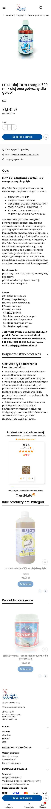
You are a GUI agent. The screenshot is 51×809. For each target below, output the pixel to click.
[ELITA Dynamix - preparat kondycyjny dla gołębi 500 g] (25, 629)
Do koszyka (25, 584)
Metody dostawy (10, 756)
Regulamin (7, 774)
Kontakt (6, 738)
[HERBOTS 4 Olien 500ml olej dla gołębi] (25, 537)
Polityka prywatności (11, 777)
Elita (4, 100)
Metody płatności (10, 753)
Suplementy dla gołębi (15, 15)
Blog (4, 741)
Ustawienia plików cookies (14, 784)
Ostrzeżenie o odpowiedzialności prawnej (21, 781)
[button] (17, 439)
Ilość (4, 122)
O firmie (6, 731)
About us (6, 735)
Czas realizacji (9, 759)
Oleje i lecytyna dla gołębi (38, 15)
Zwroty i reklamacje (11, 763)
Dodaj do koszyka (22, 136)
